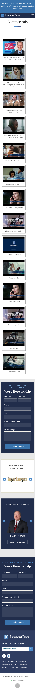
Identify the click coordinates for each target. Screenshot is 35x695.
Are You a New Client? (12, 421)
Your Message (9, 430)
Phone (6, 405)
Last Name (22, 396)
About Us (11, 661)
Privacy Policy (14, 667)
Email (6, 413)
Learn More (17, 9)
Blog (16, 664)
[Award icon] (17, 474)
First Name (8, 396)
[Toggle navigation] (32, 15)
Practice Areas (21, 661)
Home (4, 661)
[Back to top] (17, 685)
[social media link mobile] (4, 656)
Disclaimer (24, 667)
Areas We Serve (7, 664)
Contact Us (23, 664)
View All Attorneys (17, 542)
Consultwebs (20, 680)
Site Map (4, 667)
